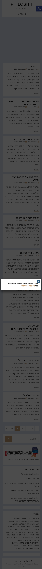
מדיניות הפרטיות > (27, 286)
